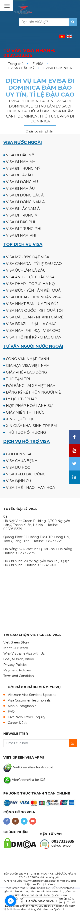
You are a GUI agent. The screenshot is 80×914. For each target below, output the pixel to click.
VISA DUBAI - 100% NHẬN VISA (33, 297)
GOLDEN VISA (18, 454)
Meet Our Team (15, 648)
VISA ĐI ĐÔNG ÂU (22, 182)
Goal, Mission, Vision (18, 659)
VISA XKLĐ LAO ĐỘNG (26, 474)
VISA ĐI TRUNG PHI (23, 229)
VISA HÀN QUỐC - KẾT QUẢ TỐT (35, 310)
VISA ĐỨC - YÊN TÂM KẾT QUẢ (33, 290)
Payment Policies (17, 670)
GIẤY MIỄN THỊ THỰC (25, 412)
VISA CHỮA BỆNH (22, 461)
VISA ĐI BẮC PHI (20, 222)
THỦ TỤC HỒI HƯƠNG (26, 432)
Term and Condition (18, 676)
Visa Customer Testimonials (29, 700)
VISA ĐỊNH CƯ (18, 481)
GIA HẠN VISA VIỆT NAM (28, 365)
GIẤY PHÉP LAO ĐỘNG (26, 372)
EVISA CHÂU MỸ (21, 68)
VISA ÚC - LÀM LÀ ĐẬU (26, 270)
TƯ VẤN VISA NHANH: (29, 53)
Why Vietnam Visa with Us (23, 654)
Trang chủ (16, 64)
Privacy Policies (15, 665)
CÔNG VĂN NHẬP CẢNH (27, 359)
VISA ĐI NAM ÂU (20, 188)
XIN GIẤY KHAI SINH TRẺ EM (31, 426)
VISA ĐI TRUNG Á (21, 215)
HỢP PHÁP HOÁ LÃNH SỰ (29, 406)
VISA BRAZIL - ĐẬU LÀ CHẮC (31, 324)
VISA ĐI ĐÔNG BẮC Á (25, 195)
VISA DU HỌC (18, 467)
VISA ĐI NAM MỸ (20, 162)
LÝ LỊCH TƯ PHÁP (21, 399)
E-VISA (37, 64)
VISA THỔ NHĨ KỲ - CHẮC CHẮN (34, 337)
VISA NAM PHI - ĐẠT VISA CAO (33, 330)
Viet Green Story (16, 642)
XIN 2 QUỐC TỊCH (22, 419)
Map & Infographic (22, 706)
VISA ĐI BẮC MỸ (20, 155)
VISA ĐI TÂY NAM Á (23, 208)
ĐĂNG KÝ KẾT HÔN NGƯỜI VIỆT (34, 392)
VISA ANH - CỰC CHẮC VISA (30, 277)
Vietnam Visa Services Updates (32, 695)
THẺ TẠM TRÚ (19, 379)
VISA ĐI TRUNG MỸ (23, 168)
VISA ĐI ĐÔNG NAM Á (25, 202)
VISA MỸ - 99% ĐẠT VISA (27, 257)
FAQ (11, 712)
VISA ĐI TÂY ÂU (19, 175)
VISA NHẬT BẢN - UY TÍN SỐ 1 (32, 304)
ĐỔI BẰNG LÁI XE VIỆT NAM (31, 386)
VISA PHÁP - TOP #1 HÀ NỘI (31, 284)
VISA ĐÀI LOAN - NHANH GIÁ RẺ (34, 317)
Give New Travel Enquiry (26, 717)
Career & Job (18, 723)
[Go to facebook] (10, 900)
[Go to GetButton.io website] (11, 909)
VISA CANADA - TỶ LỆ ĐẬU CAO (34, 264)
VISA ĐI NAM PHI (21, 235)
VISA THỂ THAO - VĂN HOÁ (30, 487)
